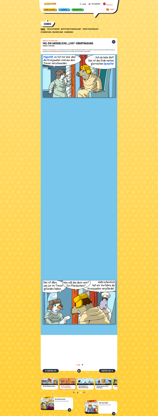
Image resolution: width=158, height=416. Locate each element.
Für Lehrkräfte (95, 4)
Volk (52, 51)
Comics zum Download (90, 29)
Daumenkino (68, 32)
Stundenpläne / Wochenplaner (52, 32)
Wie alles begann (53, 29)
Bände (43, 29)
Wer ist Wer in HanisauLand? (71, 29)
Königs (54, 49)
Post (112, 9)
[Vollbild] (113, 42)
